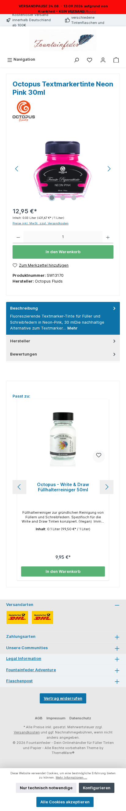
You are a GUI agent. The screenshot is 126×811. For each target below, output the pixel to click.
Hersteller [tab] (20, 341)
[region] (63, 168)
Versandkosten (27, 732)
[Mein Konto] (103, 59)
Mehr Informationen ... (71, 777)
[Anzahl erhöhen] (107, 237)
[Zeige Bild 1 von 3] (52, 197)
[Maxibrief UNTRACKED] (42, 617)
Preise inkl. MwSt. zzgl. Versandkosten (41, 223)
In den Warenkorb (63, 251)
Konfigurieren (96, 788)
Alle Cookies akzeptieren (65, 802)
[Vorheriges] (17, 169)
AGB (39, 718)
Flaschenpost (19, 681)
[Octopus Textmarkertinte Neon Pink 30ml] (63, 168)
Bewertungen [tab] (23, 354)
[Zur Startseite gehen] (63, 40)
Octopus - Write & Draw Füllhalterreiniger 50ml (63, 487)
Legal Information (23, 658)
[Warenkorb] (116, 59)
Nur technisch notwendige (46, 788)
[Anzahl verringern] (18, 237)
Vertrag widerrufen (63, 698)
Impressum (55, 718)
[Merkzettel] (89, 59)
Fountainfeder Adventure (31, 670)
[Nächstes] (108, 169)
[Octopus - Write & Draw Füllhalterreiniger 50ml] (63, 435)
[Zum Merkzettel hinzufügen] (99, 456)
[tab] (63, 318)
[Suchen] (76, 59)
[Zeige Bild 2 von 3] (63, 197)
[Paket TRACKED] (17, 617)
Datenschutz (80, 718)
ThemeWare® (63, 753)
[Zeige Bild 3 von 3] (74, 197)
